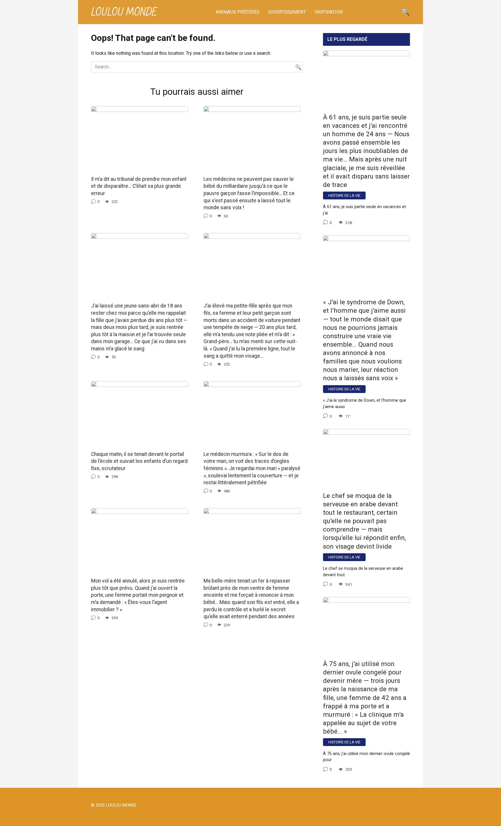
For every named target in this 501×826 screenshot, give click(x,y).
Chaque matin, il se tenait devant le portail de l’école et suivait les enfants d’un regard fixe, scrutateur (139, 461)
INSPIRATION (329, 12)
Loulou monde (124, 12)
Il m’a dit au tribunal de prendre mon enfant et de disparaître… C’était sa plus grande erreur (138, 186)
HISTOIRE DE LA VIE (344, 195)
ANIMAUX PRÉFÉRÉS (237, 12)
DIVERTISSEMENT (287, 12)
